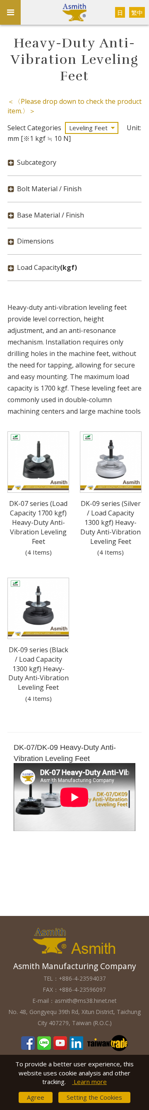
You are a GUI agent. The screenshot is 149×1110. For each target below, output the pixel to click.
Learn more (89, 1081)
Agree (35, 1097)
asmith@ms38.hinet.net (85, 1001)
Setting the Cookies (94, 1097)
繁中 (137, 12)
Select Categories (34, 127)
